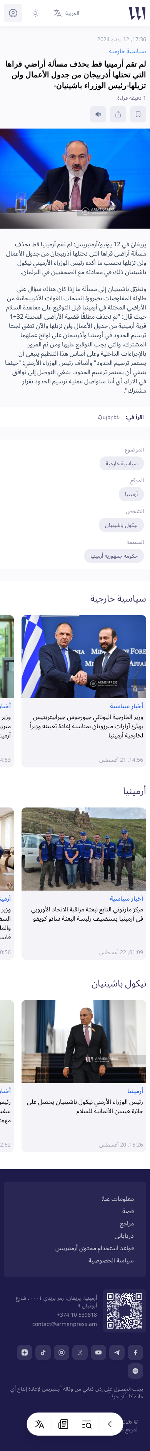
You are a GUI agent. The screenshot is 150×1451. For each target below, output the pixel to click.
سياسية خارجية (122, 463)
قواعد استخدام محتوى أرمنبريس (94, 1248)
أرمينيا (131, 494)
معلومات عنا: (118, 1198)
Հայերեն (109, 417)
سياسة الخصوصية (111, 1260)
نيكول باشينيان (121, 524)
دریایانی (124, 1235)
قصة (128, 1211)
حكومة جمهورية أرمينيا (114, 555)
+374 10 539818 (77, 1314)
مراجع (127, 1223)
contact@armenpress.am (64, 1323)
